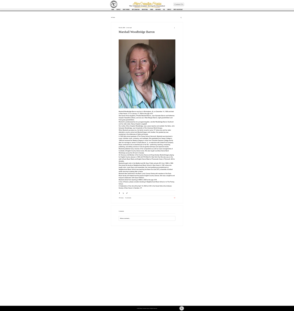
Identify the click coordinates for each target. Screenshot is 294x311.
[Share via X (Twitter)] (123, 193)
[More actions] (174, 28)
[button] (179, 4)
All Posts (113, 17)
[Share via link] (127, 193)
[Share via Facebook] (119, 193)
